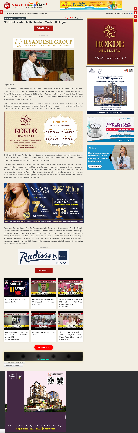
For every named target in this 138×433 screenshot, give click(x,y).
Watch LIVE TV (44, 270)
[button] (16, 293)
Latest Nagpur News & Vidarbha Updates (18, 13)
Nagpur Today (69, 18)
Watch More (45, 347)
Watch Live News (43, 28)
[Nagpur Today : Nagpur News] (26, 6)
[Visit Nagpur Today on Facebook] (129, 13)
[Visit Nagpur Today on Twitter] (132, 13)
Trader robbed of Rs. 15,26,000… (14, 362)
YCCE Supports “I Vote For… (13, 365)
